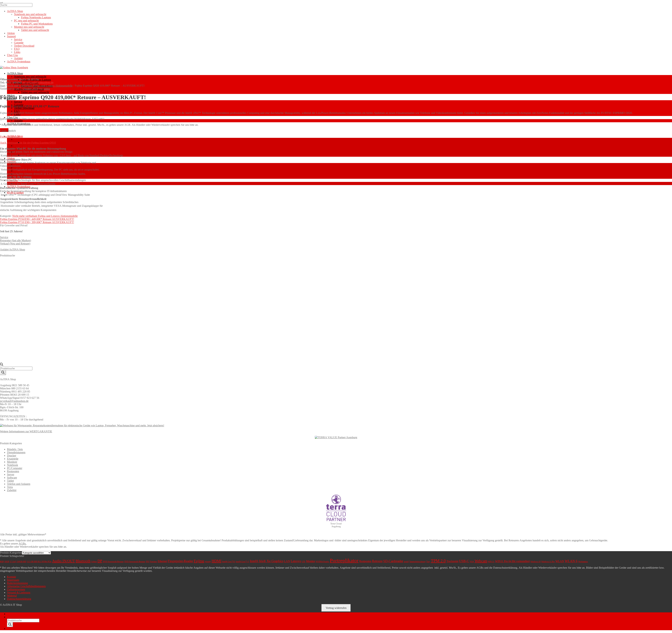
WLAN (559, 561)
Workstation (583, 562)
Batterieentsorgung (17, 583)
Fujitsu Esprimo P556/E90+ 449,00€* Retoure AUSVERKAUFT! (37, 219)
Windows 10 (535, 562)
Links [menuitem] (17, 52)
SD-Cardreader (393, 561)
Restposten (13, 471)
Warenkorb (14, 628)
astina (47, 88)
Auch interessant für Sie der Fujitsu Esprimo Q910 (28, 142)
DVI (147, 562)
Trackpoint (452, 561)
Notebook (12, 465)
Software (12, 477)
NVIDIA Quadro (322, 562)
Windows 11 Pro (548, 562)
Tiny (428, 562)
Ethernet (162, 561)
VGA (472, 562)
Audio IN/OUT (63, 561)
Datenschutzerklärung (19, 598)
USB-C (464, 561)
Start (2, 85)
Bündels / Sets (15, 449)
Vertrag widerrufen (336, 607)
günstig (208, 562)
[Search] (3, 372)
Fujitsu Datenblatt (10, 136)
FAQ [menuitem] (17, 48)
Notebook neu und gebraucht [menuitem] (30, 14)
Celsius (94, 562)
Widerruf (12, 595)
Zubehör (11, 490)
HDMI (216, 561)
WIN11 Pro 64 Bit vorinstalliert (512, 561)
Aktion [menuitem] (11, 33)
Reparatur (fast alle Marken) (15, 240)
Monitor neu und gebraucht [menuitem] (29, 26)
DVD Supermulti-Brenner (113, 562)
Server (10, 474)
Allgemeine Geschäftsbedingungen (26, 586)
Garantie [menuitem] (18, 42)
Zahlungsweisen (16, 589)
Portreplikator (344, 560)
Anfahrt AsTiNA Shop (12, 249)
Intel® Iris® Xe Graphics (266, 561)
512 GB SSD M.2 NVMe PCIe (39, 562)
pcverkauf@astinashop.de (38, 82)
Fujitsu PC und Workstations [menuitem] (37, 23)
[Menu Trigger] (1, 2)
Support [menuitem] (11, 36)
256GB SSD (21, 562)
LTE (303, 562)
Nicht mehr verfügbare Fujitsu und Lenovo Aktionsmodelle (40, 85)
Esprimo (153, 562)
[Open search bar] (1, 364)
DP (99, 561)
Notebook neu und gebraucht (30, 76)
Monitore (12, 461)
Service (18, 101)
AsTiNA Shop (15, 73)
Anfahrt (18, 120)
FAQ (17, 111)
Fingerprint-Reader (180, 561)
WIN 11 (491, 562)
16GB (6, 562)
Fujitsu (199, 561)
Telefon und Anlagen (18, 483)
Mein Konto (13, 613)
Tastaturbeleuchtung (417, 562)
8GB (2, 562)
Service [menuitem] (18, 39)
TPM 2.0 (438, 560)
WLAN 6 (571, 561)
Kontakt (11, 576)
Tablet (10, 480)
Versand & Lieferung (18, 592)
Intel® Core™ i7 (242, 562)
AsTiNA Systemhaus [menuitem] (18, 61)
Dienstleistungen (16, 452)
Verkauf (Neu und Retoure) (15, 243)
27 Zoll (13, 562)
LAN (287, 561)
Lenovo (296, 561)
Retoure (377, 561)
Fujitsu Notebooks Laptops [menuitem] (36, 17)
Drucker (11, 455)
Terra (10, 487)
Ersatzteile (12, 458)
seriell (406, 562)
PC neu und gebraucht (26, 145)
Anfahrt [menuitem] (18, 58)
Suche (10, 617)
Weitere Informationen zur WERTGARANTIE (26, 431)
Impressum (13, 579)
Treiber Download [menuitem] (24, 45)
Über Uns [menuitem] (12, 55)
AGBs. (22, 543)
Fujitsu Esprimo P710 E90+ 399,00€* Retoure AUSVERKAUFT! (37, 222)
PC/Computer (14, 468)
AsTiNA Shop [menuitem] (15, 11)
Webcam (481, 561)
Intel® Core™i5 (228, 562)
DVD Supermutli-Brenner (134, 562)
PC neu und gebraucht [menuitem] (26, 20)
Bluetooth (83, 561)
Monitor (310, 561)
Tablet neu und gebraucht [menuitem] (35, 30)
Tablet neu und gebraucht (35, 92)
